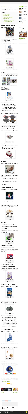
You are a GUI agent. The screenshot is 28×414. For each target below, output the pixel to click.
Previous (19, 34)
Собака (20, 27)
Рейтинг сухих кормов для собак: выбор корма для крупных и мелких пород (24, 11)
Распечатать (8, 381)
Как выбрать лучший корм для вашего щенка (23, 38)
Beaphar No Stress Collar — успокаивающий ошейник (8, 19)
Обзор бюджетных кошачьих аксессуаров (6, 13)
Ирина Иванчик (4, 381)
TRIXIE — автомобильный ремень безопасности (8, 17)
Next (26, 34)
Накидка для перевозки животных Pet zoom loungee (8, 20)
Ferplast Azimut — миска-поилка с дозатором (7, 21)
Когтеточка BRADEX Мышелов (6, 18)
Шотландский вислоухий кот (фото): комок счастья (24, 14)
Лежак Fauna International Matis (6, 15)
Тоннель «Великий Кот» (5, 22)
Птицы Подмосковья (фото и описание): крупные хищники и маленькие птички (24, 18)
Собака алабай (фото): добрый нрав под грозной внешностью (24, 21)
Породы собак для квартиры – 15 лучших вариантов (24, 8)
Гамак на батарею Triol (5, 16)
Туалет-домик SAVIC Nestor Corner (6, 14)
